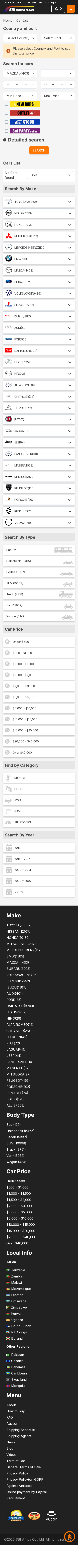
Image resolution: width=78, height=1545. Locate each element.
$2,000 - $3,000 (24, 686)
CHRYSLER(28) (24, 396)
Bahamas (18, 1367)
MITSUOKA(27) (24, 477)
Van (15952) (14, 605)
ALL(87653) (15, 1105)
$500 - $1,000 (22, 653)
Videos (11, 1455)
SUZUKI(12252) (24, 305)
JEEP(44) (20, 442)
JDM (17, 811)
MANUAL (20, 778)
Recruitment (15, 1498)
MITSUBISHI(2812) (26, 236)
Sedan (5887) (15, 572)
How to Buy (15, 1411)
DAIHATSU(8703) (25, 350)
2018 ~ (18, 847)
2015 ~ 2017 (22, 858)
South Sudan (21, 1326)
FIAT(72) (20, 419)
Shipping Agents (18, 1436)
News (10, 1442)
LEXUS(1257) (23, 362)
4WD (17, 800)
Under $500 (21, 641)
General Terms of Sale (23, 1467)
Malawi (16, 1282)
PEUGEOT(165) (24, 488)
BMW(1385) (22, 259)
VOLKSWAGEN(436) (27, 293)
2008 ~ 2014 (22, 869)
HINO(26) (20, 373)
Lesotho (17, 1295)
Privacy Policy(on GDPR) (25, 1479)
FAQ (9, 1417)
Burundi (17, 1338)
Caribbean (19, 1373)
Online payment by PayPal (26, 1492)
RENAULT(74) (23, 511)
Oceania (17, 1361)
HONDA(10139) (24, 224)
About (11, 1405)
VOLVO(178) (22, 522)
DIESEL (19, 789)
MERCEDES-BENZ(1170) (30, 247)
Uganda (17, 1320)
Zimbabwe (19, 1307)
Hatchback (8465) (18, 561)
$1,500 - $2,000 (23, 675)
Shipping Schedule (20, 1430)
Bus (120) (12, 550)
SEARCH (39, 150)
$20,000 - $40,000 (26, 741)
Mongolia (18, 1386)
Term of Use (16, 1461)
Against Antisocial (19, 1486)
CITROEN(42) (23, 408)
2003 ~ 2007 (23, 881)
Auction (12, 1424)
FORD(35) (21, 339)
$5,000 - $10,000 (24, 708)
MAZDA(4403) (23, 270)
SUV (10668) (14, 583)
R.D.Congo (19, 1332)
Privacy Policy (17, 1473)
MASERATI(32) (23, 465)
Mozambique (21, 1289)
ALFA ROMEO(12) (25, 385)
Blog (9, 1448)
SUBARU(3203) (24, 282)
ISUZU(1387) (22, 316)
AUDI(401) (21, 327)
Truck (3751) (14, 594)
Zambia (16, 1276)
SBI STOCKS (22, 822)
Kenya (16, 1314)
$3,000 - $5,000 (24, 697)
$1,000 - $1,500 (23, 664)
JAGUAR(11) (22, 431)
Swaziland (19, 1379)
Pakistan (17, 1355)
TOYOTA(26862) (25, 201)
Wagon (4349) (16, 616)
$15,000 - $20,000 (25, 730)
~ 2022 (19, 892)
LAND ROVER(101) (26, 454)
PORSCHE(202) (24, 499)
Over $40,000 (22, 752)
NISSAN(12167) (24, 213)
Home (7, 20)
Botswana (18, 1301)
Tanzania (18, 1270)
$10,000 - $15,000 (25, 719)
